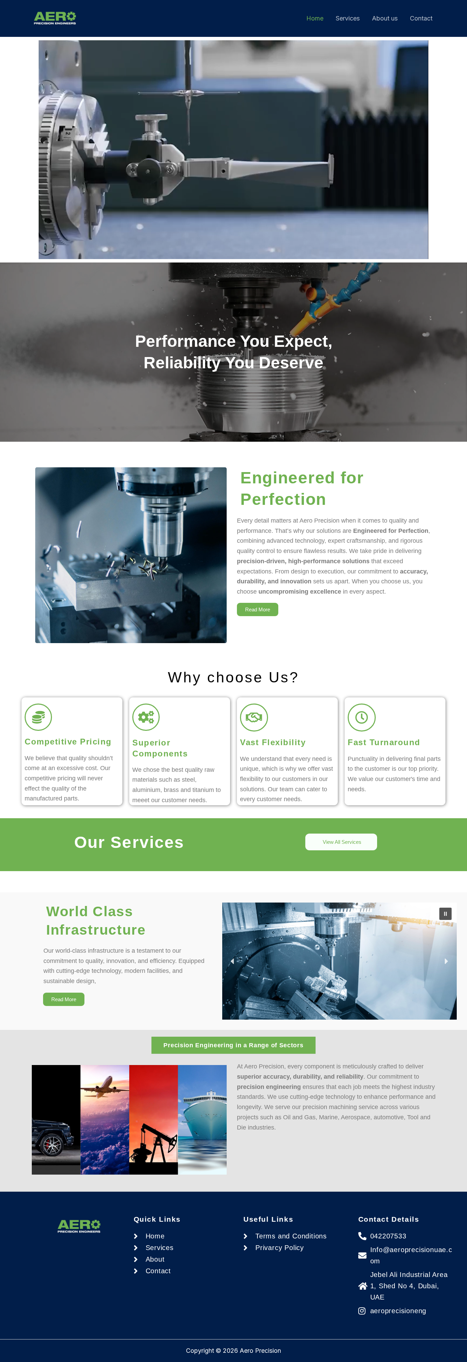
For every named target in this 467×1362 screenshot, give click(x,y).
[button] (445, 914)
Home (314, 18)
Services (348, 18)
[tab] (233, 1045)
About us (385, 18)
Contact (421, 18)
